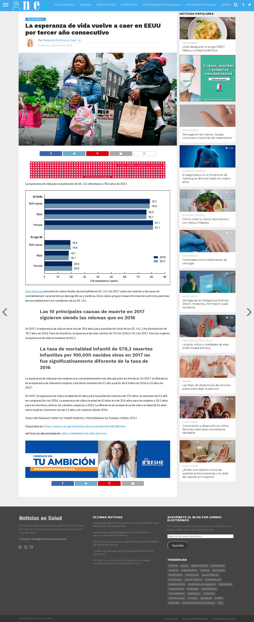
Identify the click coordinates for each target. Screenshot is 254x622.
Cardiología (176, 589)
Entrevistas (129, 4)
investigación (200, 566)
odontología (177, 598)
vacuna (192, 598)
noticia (101, 433)
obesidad (206, 598)
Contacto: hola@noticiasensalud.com (42, 538)
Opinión (226, 4)
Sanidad (85, 4)
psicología (192, 575)
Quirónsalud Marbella (202, 584)
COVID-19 (173, 570)
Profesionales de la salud (161, 4)
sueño (218, 598)
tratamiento (176, 593)
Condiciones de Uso (223, 619)
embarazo (194, 593)
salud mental (210, 575)
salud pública (193, 580)
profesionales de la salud (198, 603)
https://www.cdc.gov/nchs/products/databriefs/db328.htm (85, 426)
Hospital (209, 593)
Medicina (174, 603)
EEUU (65, 433)
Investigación (106, 4)
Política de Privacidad (194, 619)
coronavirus (189, 570)
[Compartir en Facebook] (51, 152)
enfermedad (209, 589)
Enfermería (175, 575)
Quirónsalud (213, 580)
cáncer (204, 570)
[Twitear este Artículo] (74, 152)
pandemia (192, 589)
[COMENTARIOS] (144, 152)
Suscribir (178, 545)
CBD (220, 603)
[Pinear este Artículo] (97, 152)
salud (184, 566)
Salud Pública (65, 4)
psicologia (175, 580)
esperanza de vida (82, 433)
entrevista (217, 566)
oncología (225, 584)
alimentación (177, 584)
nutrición (218, 570)
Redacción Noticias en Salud (60, 40)
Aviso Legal (171, 619)
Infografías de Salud (201, 4)
